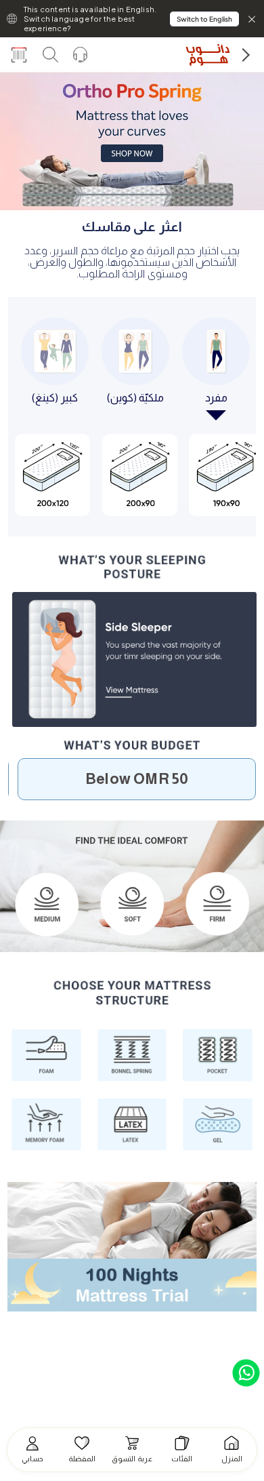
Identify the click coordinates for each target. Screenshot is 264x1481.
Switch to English (204, 19)
